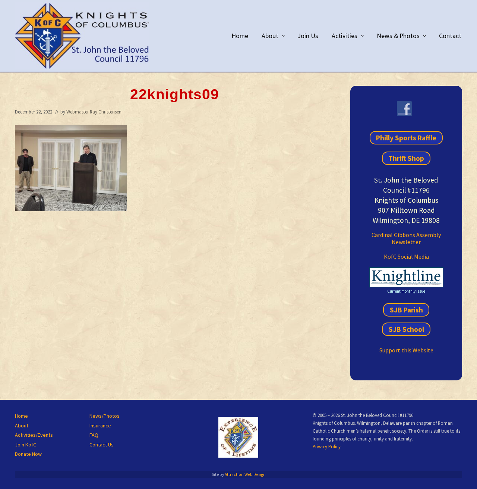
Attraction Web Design (245, 474)
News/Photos (104, 415)
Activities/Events (34, 435)
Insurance (100, 425)
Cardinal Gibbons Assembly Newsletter (406, 238)
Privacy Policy (327, 446)
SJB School (406, 329)
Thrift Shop (406, 158)
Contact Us (101, 444)
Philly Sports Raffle (406, 137)
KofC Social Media (406, 256)
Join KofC (25, 444)
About (21, 425)
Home (21, 415)
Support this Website (406, 350)
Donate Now (28, 454)
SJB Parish (406, 309)
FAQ (93, 435)
